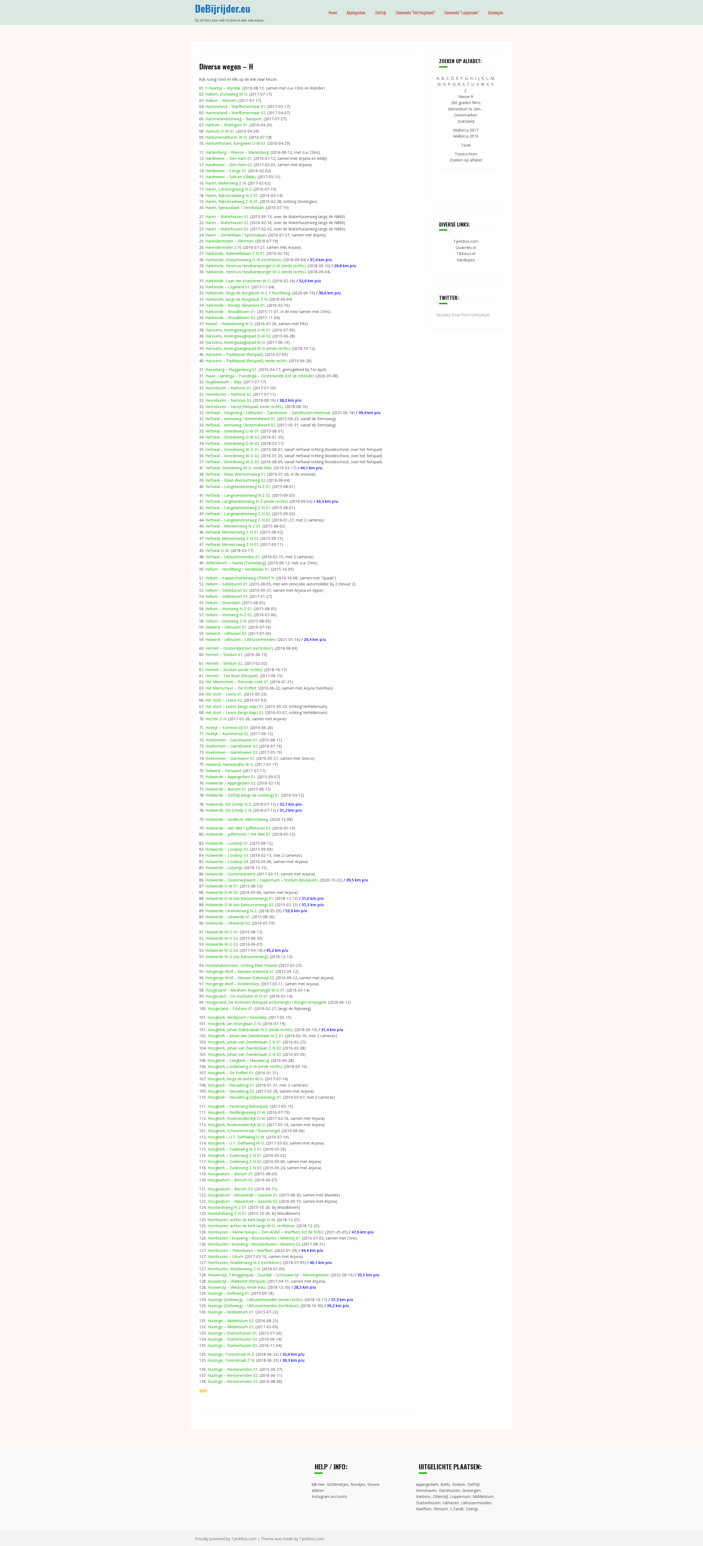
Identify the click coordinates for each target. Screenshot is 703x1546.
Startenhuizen (428, 1502)
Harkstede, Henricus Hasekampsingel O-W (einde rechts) (255, 265)
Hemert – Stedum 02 (223, 663)
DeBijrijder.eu (222, 8)
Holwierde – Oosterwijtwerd (230, 874)
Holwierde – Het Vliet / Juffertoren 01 (237, 828)
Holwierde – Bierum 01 (225, 789)
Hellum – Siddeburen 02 (226, 590)
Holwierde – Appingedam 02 (230, 783)
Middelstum (483, 1496)
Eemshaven (426, 1490)
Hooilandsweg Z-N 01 (227, 1213)
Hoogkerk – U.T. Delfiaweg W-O (236, 1143)
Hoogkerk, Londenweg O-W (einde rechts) (245, 1066)
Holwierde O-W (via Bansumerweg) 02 (239, 904)
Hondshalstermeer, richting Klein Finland (241, 965)
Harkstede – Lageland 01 (227, 286)
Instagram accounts (329, 1496)
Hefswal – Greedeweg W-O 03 (232, 461)
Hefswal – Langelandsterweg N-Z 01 (237, 486)
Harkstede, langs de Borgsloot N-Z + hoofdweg (247, 292)
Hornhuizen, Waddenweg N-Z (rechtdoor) (244, 1262)
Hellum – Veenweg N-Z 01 (228, 608)
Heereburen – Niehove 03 (228, 400)
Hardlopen (466, 260)
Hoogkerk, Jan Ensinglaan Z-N (234, 1023)
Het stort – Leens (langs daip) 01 (234, 706)
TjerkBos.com (465, 241)
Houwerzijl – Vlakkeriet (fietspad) (237, 1281)
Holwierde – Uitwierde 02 (227, 923)
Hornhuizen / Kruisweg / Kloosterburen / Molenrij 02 (254, 1244)
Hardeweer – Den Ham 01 (228, 158)
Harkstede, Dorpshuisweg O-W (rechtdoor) (243, 259)
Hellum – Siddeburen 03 (226, 596)
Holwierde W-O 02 (221, 938)
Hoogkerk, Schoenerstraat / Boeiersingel (244, 1130)
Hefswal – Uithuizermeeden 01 (232, 556)
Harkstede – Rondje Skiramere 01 (235, 305)
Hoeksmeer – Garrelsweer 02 (231, 746)
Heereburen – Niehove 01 (228, 387)
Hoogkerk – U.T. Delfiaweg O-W (236, 1137)
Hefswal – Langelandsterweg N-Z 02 (237, 495)
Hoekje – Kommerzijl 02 (226, 733)
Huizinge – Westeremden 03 (233, 1381)
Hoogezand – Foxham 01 (230, 1008)
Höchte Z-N (215, 718)
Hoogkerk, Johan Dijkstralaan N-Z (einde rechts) (250, 1029)
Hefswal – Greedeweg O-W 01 (232, 431)
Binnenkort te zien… (466, 108)
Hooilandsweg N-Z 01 (227, 1207)
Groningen (471, 1490)
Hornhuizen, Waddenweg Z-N (234, 1268)
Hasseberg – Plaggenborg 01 (231, 369)
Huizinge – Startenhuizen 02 (232, 1339)
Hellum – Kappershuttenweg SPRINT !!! (239, 578)
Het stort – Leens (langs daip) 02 (234, 712)
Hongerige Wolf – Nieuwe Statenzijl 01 (239, 971)
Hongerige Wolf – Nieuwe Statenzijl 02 (239, 977)
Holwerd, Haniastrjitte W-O (229, 764)
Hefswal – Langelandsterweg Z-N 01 (237, 507)
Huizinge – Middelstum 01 (230, 1312)
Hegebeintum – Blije (223, 381)
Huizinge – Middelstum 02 (230, 1320)
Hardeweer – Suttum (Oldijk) (230, 176)
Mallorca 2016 (465, 136)
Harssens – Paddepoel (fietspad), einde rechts (246, 360)
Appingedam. (356, 12)
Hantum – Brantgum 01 (226, 124)
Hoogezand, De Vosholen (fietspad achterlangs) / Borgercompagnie (265, 1002)
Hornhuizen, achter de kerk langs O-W (241, 1219)
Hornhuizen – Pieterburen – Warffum (240, 1250)
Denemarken (465, 115)
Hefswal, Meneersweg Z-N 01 (231, 532)
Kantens (423, 1496)
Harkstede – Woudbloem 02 (230, 317)
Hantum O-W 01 (219, 131)
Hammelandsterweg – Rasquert (233, 118)
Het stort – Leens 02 (223, 700)
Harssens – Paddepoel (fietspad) (234, 354)
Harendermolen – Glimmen (229, 241)
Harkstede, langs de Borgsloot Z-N (236, 299)
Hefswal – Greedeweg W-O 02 (232, 455)
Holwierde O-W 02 (221, 892)
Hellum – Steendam (222, 602)
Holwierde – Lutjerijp (223, 867)
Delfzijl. (381, 12)
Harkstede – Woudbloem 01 (230, 311)
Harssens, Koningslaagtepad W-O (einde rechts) (247, 348)
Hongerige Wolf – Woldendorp (232, 983)
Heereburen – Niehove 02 (228, 394)
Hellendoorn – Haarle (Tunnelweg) (235, 562)
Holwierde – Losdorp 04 (226, 861)
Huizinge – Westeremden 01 (233, 1369)
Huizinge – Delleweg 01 (228, 1293)
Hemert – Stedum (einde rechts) (233, 669)
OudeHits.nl (466, 247)
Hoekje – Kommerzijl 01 (226, 727)
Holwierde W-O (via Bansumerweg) (236, 956)
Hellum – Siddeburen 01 (226, 584)
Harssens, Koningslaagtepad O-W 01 (237, 330)
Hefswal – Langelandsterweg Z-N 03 (237, 520)
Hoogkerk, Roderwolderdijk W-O (236, 1124)
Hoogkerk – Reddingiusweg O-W (236, 1112)
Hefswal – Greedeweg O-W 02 (232, 437)
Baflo (445, 1484)
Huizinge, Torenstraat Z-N (231, 1360)
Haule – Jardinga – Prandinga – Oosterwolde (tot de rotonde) (259, 375)
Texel (466, 145)
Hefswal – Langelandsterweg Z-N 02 (237, 513)
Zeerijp (472, 1508)
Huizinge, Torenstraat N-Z (231, 1354)
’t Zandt (457, 1508)
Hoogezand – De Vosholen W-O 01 (236, 996)
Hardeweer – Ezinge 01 (225, 170)
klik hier (318, 1484)
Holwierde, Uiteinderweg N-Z (231, 910)
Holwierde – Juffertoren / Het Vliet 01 (237, 834)
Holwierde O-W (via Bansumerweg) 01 (239, 898)
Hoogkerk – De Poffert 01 (230, 1072)
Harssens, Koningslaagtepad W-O (235, 342)
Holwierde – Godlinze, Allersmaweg (236, 819)
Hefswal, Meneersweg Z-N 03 (231, 544)
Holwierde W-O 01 (221, 931)
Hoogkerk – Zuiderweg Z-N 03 (234, 1167)
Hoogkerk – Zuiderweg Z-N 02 (234, 1161)
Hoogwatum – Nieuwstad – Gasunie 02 (242, 1201)
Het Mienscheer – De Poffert (230, 688)
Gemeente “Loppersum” (461, 12)
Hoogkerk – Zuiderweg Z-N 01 (234, 1155)
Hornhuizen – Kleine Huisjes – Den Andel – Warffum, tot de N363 (265, 1232)
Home (333, 12)
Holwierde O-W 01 (221, 886)
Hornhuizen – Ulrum (225, 1256)
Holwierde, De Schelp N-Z (228, 804)
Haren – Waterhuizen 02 (226, 222)
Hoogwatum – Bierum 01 (230, 1173)
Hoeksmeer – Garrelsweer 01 (231, 740)
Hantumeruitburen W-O (226, 137)
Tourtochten (466, 154)
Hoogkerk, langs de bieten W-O (235, 1078)
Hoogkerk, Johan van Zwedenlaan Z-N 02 (244, 1048)
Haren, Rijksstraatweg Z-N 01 (231, 201)
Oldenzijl (440, 1496)
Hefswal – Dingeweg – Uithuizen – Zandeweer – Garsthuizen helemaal (267, 412)
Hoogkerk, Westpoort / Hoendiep (237, 1017)
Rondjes (358, 1484)
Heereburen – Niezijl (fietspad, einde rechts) (244, 406)
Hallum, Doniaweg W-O (226, 94)
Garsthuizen (449, 1490)
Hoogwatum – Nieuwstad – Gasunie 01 (242, 1195)
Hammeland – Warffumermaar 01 (235, 106)
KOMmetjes (337, 1484)
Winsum (441, 1508)
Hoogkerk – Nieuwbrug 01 (231, 1085)
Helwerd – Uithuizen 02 (225, 633)
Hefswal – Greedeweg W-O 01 (232, 449)
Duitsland (465, 121)
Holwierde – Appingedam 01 (230, 776)
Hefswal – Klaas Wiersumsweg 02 (235, 480)
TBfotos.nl (465, 253)
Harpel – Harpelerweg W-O (229, 323)
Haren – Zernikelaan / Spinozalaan (235, 235)
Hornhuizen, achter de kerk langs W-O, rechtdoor (251, 1225)
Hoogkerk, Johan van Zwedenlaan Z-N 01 (244, 1042)
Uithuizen (451, 1502)
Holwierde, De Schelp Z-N (228, 810)
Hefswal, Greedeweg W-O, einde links (238, 467)
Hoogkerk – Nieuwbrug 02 (231, 1091)
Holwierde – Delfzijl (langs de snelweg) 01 (242, 795)
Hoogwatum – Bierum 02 (230, 1179)
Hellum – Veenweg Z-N (225, 621)
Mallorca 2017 (465, 130)
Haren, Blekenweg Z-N (225, 183)
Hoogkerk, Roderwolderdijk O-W (236, 1118)
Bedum (458, 1484)
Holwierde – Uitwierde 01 (227, 916)
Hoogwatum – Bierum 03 (230, 1188)
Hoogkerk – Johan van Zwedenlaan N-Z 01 (245, 1035)
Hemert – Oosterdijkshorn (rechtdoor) (239, 648)
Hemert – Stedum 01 (223, 654)
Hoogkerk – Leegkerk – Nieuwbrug (238, 1060)
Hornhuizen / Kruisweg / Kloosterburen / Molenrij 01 (254, 1238)
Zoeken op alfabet (466, 160)
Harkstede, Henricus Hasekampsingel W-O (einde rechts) (255, 271)
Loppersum (460, 1496)
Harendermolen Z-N (223, 247)
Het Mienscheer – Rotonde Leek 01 (236, 681)
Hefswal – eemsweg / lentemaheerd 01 (240, 418)
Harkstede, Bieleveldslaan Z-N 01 (234, 253)
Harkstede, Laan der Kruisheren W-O (237, 280)
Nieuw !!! (465, 96)
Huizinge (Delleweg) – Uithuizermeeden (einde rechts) (255, 1299)
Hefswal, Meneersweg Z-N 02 (231, 538)
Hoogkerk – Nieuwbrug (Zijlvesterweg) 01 (244, 1097)
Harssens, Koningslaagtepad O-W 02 (237, 336)
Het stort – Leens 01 (223, 694)
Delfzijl (473, 1484)
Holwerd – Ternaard (223, 770)
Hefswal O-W (217, 550)
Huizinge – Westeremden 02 (233, 1375)
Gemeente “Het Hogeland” (415, 12)
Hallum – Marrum (220, 100)
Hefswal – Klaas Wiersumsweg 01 (235, 474)
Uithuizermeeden (476, 1502)
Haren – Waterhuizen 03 (226, 228)
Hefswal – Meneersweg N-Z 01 (233, 526)
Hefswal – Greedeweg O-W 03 (232, 443)
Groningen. (496, 12)
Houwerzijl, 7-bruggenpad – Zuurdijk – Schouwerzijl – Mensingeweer (268, 1274)
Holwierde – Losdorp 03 (226, 855)
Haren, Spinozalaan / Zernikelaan (234, 207)
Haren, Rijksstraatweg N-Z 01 (231, 195)
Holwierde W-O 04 (221, 950)
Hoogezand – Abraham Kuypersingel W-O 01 (245, 990)
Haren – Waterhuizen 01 (226, 216)
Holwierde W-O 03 (221, 944)
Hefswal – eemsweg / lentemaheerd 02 (240, 425)
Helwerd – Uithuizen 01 (225, 627)
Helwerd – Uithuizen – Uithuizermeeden (240, 639)
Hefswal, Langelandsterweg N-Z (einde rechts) (246, 501)
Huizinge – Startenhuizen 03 (232, 1345)
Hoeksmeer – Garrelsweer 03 (231, 752)
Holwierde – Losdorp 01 (226, 843)
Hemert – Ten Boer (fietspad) (231, 675)
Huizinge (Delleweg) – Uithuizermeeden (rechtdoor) (253, 1305)
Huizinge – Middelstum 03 (230, 1326)
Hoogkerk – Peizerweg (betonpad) (238, 1106)
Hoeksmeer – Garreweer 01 (230, 758)
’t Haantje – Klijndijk (222, 88)
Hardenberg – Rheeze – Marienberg (237, 152)
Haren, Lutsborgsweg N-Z (228, 189)
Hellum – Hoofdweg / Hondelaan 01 (237, 569)
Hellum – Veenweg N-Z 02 (228, 614)
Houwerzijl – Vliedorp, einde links (237, 1287)
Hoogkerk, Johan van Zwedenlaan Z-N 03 (244, 1054)
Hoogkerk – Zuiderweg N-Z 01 (234, 1149)
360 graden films (466, 102)
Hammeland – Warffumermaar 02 (235, 112)
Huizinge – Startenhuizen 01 (232, 1333)
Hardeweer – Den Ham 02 (228, 164)
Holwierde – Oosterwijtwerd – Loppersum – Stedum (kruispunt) (261, 880)
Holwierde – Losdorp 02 (226, 849)
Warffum (423, 1508)
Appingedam (427, 1484)
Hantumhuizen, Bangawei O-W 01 (235, 143)
